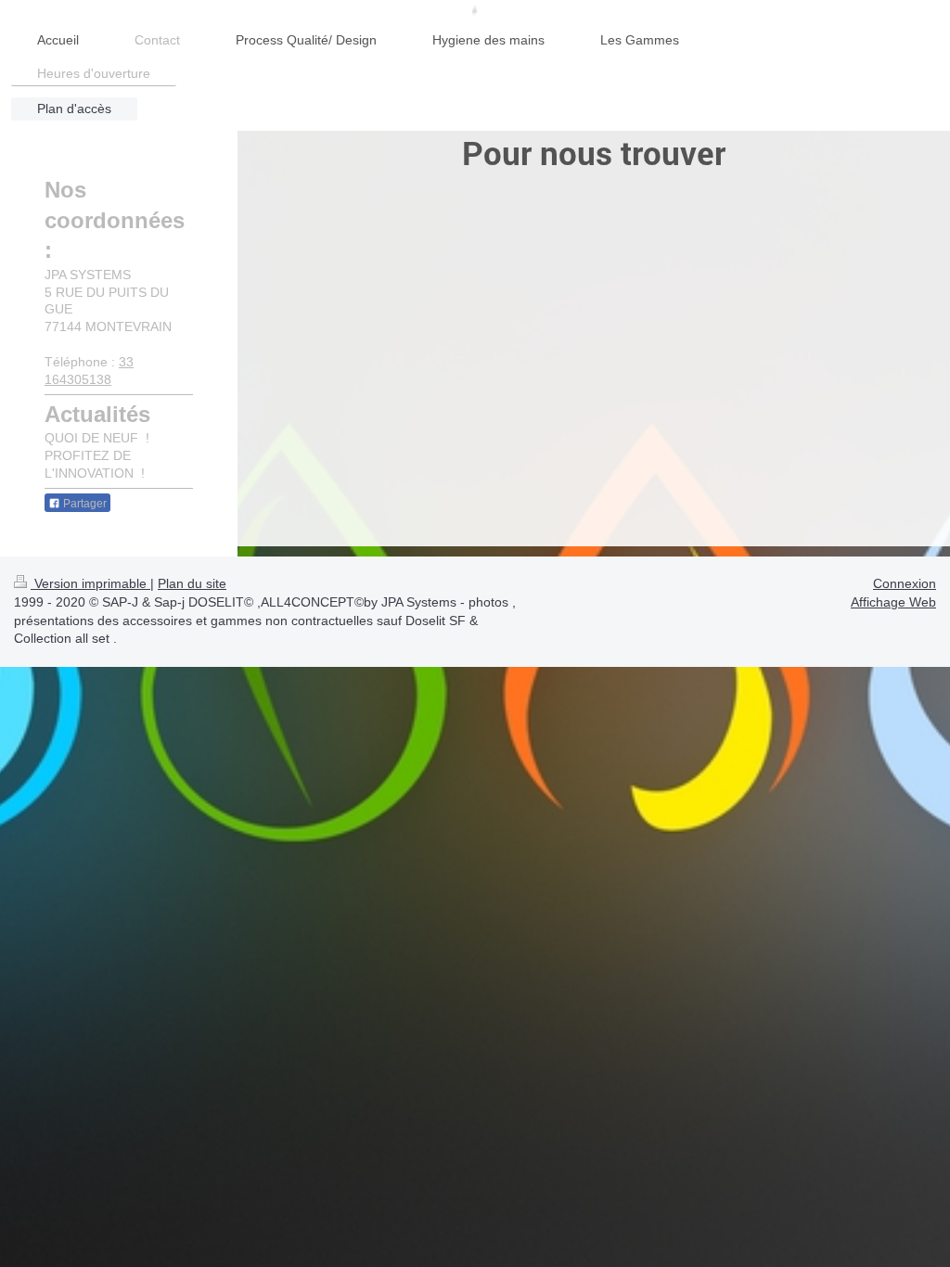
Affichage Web (893, 602)
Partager (83, 503)
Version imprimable (90, 583)
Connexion (904, 583)
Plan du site (192, 583)
